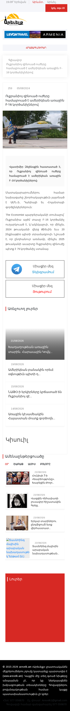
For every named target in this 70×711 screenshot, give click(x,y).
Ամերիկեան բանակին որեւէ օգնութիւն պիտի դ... (31, 372)
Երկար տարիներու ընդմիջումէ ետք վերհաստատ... (43, 524)
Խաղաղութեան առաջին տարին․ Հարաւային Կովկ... (30, 349)
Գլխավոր (15, 60)
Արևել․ (52, 1)
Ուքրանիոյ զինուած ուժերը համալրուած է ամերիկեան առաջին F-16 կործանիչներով (34, 68)
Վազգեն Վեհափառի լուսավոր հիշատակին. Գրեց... (46, 502)
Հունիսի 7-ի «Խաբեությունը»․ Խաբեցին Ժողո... (43, 479)
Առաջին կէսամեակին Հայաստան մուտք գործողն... (31, 416)
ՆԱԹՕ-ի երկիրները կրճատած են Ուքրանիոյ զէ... (35, 394)
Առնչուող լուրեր (23, 309)
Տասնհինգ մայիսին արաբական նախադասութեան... (45, 550)
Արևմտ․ (38, 1)
